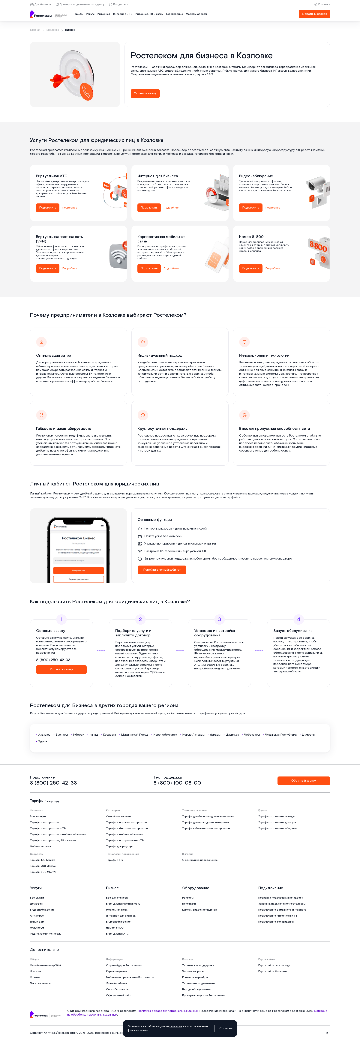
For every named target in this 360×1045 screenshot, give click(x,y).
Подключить (47, 208)
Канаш (93, 735)
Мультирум (37, 927)
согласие (176, 1026)
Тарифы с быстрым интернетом (127, 828)
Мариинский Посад (134, 735)
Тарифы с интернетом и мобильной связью (58, 834)
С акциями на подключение (200, 860)
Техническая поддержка (198, 965)
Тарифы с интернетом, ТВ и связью (53, 840)
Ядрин (42, 741)
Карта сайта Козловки (272, 971)
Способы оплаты (117, 989)
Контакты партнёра (195, 977)
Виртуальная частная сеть (123, 903)
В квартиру (52, 801)
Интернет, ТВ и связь (149, 14)
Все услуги (37, 897)
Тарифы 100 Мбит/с (42, 860)
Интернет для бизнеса (121, 915)
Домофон (36, 903)
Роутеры (188, 897)
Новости (35, 971)
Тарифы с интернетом (44, 822)
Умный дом (37, 921)
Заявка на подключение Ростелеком (281, 903)
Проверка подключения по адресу (82, 4)
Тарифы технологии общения (277, 828)
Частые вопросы (193, 971)
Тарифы (78, 14)
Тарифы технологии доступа (277, 822)
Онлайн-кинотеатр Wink (45, 965)
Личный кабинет (116, 983)
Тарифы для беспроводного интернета (208, 816)
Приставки (189, 903)
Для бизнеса (42, 4)
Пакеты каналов (40, 983)
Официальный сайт (118, 995)
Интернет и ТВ (123, 14)
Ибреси (78, 735)
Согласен (225, 1028)
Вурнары (62, 735)
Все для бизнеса (117, 897)
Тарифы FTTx (114, 860)
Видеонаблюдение (42, 909)
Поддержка (120, 4)
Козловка (324, 4)
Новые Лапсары (193, 735)
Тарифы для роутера (119, 846)
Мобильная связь (197, 14)
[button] (227, 72)
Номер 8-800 (115, 927)
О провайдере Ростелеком (124, 965)
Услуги (90, 14)
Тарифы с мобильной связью (124, 834)
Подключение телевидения (276, 921)
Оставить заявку (145, 93)
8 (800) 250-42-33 (53, 660)
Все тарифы (38, 816)
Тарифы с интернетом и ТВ (48, 828)
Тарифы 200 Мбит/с (43, 866)
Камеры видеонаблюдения (199, 909)
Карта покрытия (116, 971)
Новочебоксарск (165, 735)
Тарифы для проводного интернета (205, 822)
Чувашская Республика (281, 735)
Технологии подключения (198, 983)
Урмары (215, 735)
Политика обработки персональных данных (168, 1011)
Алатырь (44, 735)
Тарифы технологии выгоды (276, 816)
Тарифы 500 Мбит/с (43, 872)
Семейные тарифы (118, 816)
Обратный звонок (314, 14)
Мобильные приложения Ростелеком (130, 977)
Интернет (104, 14)
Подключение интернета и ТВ (277, 915)
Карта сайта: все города (274, 965)
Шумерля (308, 735)
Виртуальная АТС (117, 933)
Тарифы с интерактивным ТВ (125, 840)
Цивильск (232, 735)
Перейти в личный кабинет (162, 570)
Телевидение (174, 14)
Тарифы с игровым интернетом (126, 822)
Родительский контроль (45, 933)
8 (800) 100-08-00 (177, 783)
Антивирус (37, 915)
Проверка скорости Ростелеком (203, 995)
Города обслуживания (196, 989)
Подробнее (69, 207)
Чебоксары (252, 735)
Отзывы (35, 977)
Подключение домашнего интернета (282, 909)
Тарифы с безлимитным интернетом (206, 828)
